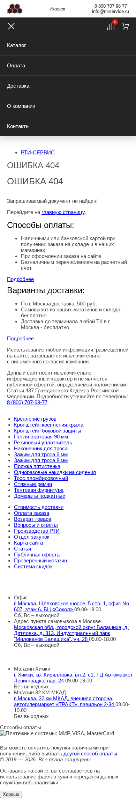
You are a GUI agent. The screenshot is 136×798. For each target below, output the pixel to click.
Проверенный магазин (40, 560)
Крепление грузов (35, 419)
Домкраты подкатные (39, 496)
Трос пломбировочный (41, 478)
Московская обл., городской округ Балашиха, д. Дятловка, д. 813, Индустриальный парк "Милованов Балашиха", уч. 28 (71, 633)
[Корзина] (125, 26)
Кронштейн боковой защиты (47, 431)
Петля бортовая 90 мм (41, 436)
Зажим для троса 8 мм (41, 460)
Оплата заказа (31, 513)
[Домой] (15, 8)
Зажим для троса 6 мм (41, 454)
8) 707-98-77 (27, 402)
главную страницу (62, 212)
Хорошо (11, 794)
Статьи (22, 549)
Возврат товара (32, 519)
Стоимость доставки (38, 507)
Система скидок (33, 566)
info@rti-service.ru (110, 11)
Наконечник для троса (41, 448)
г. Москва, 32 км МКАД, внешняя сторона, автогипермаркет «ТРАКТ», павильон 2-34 (64, 701)
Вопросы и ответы (36, 525)
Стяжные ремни (33, 484)
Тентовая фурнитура (38, 490)
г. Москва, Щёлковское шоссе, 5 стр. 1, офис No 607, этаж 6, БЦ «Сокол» (71, 606)
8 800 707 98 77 (111, 6)
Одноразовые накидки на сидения (55, 472)
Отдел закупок (32, 537)
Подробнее (20, 279)
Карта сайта (28, 543)
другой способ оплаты (90, 753)
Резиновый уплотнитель (43, 442)
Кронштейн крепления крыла (48, 425)
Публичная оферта (37, 554)
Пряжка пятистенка (37, 466)
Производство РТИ (37, 531)
